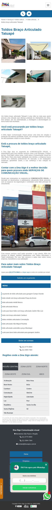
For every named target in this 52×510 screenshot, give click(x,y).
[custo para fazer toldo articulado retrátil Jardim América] (39, 76)
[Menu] (48, 5)
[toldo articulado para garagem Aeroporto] (13, 101)
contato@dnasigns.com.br (27, 444)
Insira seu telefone (29, 476)
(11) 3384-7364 (26, 350)
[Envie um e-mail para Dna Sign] (29, 13)
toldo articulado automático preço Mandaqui (17, 328)
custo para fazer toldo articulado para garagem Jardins (21, 332)
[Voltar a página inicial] (8, 5)
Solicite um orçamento (26, 278)
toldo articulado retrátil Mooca (12, 302)
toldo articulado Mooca (10, 307)
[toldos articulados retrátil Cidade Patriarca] (13, 76)
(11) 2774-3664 (14, 272)
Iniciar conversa (29, 488)
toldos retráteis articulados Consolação (15, 319)
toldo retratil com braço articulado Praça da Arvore (19, 298)
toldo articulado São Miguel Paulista (14, 324)
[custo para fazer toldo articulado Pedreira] (39, 51)
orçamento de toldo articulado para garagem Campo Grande (23, 294)
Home (26, 454)
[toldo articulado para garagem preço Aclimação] (13, 51)
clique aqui (26, 272)
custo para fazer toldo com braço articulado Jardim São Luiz (22, 311)
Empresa (26, 461)
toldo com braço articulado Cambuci (14, 315)
